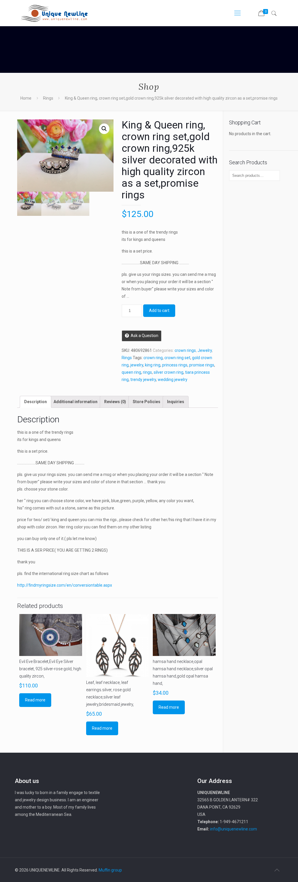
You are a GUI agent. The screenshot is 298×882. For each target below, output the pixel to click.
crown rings (185, 350)
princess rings (174, 365)
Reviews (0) (115, 401)
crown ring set (177, 357)
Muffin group (110, 870)
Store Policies (146, 401)
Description (35, 401)
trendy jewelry (143, 379)
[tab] (35, 402)
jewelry (136, 365)
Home (25, 98)
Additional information (75, 401)
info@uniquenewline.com (233, 829)
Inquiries (175, 401)
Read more (35, 700)
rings (147, 372)
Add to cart (159, 310)
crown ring (153, 357)
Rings (48, 98)
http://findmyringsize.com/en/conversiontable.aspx (64, 585)
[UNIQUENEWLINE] (54, 13)
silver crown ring (168, 372)
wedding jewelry (172, 379)
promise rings (201, 365)
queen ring (131, 372)
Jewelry (205, 350)
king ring (152, 365)
